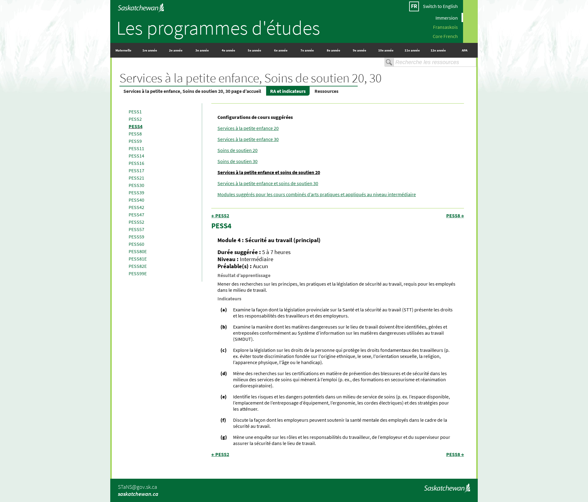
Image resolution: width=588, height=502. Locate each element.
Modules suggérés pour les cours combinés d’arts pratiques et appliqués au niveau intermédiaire (316, 194)
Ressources (326, 91)
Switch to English (440, 6)
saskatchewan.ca (138, 493)
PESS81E (138, 259)
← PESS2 (220, 215)
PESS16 (136, 163)
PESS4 (135, 126)
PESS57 (136, 229)
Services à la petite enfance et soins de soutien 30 (267, 183)
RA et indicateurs (288, 91)
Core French (445, 36)
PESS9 (135, 141)
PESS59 (136, 237)
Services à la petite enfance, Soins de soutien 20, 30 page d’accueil (192, 91)
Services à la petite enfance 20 (248, 128)
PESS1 (135, 111)
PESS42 (136, 207)
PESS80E (138, 251)
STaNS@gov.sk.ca (137, 486)
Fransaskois (445, 27)
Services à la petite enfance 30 (248, 139)
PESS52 (136, 222)
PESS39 (136, 192)
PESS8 (135, 134)
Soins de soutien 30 (237, 161)
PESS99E (138, 273)
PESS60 (136, 244)
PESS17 (136, 170)
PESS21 (136, 178)
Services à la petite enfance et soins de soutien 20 (268, 172)
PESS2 (135, 119)
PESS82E (138, 266)
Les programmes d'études (218, 27)
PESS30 (136, 185)
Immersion (446, 17)
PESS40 (136, 200)
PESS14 (136, 156)
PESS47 (136, 214)
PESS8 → (455, 215)
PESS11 (136, 148)
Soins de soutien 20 (237, 150)
